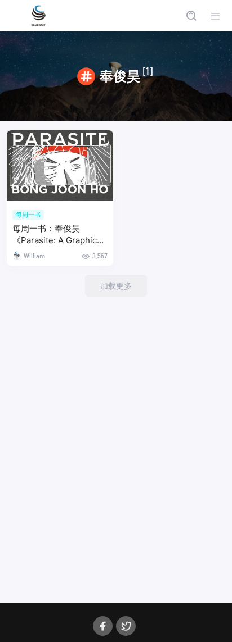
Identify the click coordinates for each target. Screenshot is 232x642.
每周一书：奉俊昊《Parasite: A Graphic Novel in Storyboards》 (58, 235)
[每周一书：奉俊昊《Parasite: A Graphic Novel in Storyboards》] (60, 165)
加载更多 (116, 285)
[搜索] (191, 16)
